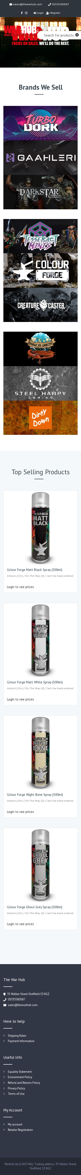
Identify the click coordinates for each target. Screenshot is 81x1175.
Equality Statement (20, 1072)
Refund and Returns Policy (24, 1083)
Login (40, 12)
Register (55, 12)
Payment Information (21, 1041)
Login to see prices (20, 587)
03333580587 (60, 4)
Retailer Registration (20, 1130)
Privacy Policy (16, 1088)
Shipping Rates (17, 1036)
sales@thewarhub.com (27, 4)
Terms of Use (16, 1094)
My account (15, 1124)
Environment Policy (20, 1077)
